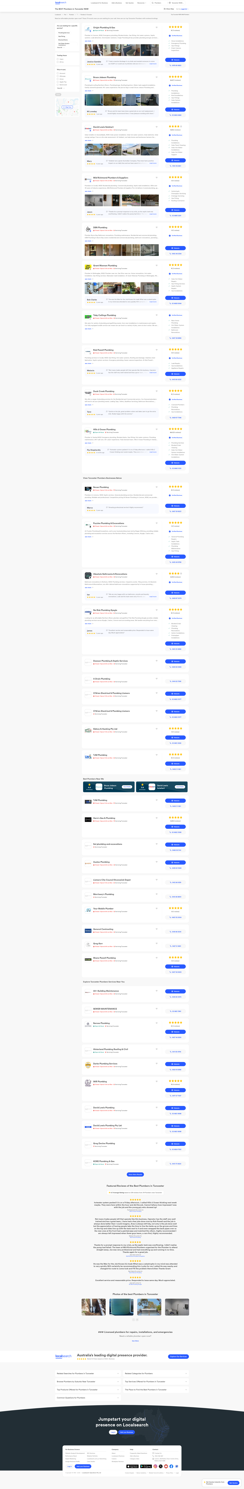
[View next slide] (137, 1319)
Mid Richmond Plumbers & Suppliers (135, 1256)
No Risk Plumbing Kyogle (135, 1284)
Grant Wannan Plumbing (135, 1272)
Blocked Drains (63, 40)
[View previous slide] (133, 1319)
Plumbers (71, 14)
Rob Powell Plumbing (135, 1237)
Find (65, 14)
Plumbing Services (64, 33)
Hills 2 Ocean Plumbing (135, 1211)
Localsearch (58, 14)
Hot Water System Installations (63, 44)
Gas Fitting (61, 36)
